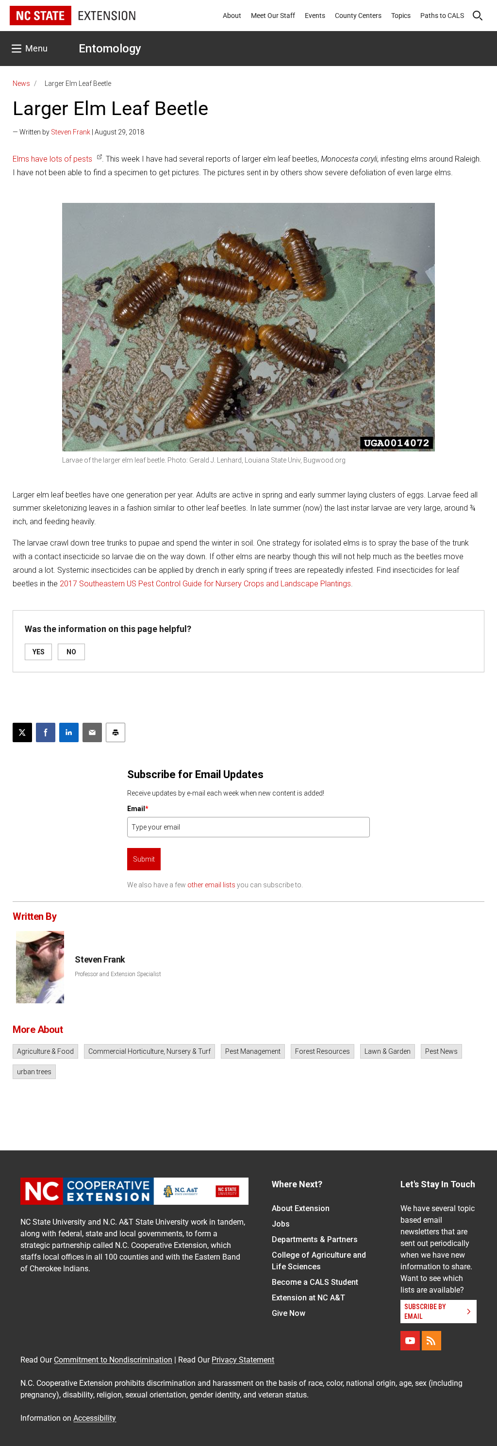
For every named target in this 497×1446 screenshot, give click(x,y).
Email (138, 809)
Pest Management (253, 1051)
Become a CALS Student (315, 1282)
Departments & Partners (315, 1239)
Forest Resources (322, 1051)
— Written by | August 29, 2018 (78, 132)
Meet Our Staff (273, 15)
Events (315, 15)
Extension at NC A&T (308, 1297)
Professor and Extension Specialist (118, 974)
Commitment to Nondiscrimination (113, 1359)
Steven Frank (70, 132)
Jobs (281, 1224)
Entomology (110, 48)
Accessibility (94, 1418)
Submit (144, 859)
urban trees (34, 1072)
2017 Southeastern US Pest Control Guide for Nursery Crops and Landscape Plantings (205, 583)
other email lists (211, 885)
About (232, 15)
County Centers (358, 15)
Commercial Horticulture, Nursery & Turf (149, 1051)
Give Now (288, 1313)
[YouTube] (410, 1340)
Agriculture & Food (45, 1051)
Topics (401, 15)
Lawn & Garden (387, 1051)
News (21, 83)
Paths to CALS (442, 15)
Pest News (441, 1051)
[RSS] (431, 1340)
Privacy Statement (243, 1359)
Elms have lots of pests (52, 159)
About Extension (301, 1208)
